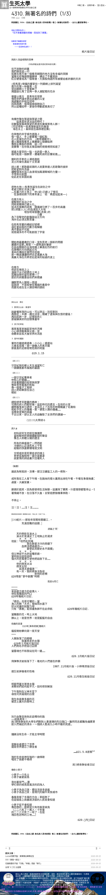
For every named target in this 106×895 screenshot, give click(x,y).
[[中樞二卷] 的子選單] (85, 5)
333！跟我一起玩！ (13, 860)
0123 (18, 17)
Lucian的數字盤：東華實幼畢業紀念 (19, 856)
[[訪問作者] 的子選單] (95, 5)
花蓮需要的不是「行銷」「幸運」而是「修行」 (23, 863)
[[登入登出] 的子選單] (105, 5)
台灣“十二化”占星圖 (13, 867)
